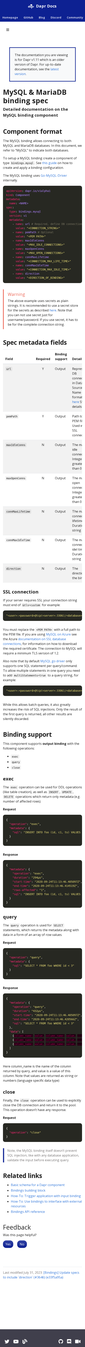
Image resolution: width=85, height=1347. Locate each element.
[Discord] (69, 1341)
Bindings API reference (28, 1212)
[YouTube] (16, 1341)
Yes (8, 1244)
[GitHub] (61, 1341)
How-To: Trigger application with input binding (46, 1196)
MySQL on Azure (58, 634)
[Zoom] (77, 1341)
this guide (49, 163)
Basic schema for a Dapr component (38, 1185)
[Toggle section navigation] (7, 30)
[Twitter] (7, 1341)
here (52, 310)
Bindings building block (28, 1190)
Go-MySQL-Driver (54, 175)
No (22, 1244)
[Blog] (25, 1341)
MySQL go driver (52, 661)
